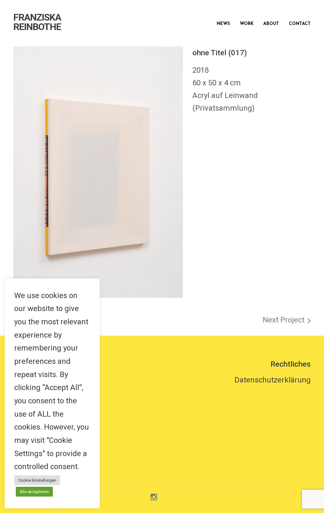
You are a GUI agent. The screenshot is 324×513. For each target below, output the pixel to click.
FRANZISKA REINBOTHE (37, 22)
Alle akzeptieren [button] (34, 491)
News (223, 23)
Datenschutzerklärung (272, 380)
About (271, 23)
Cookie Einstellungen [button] (37, 480)
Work (246, 23)
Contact (300, 23)
